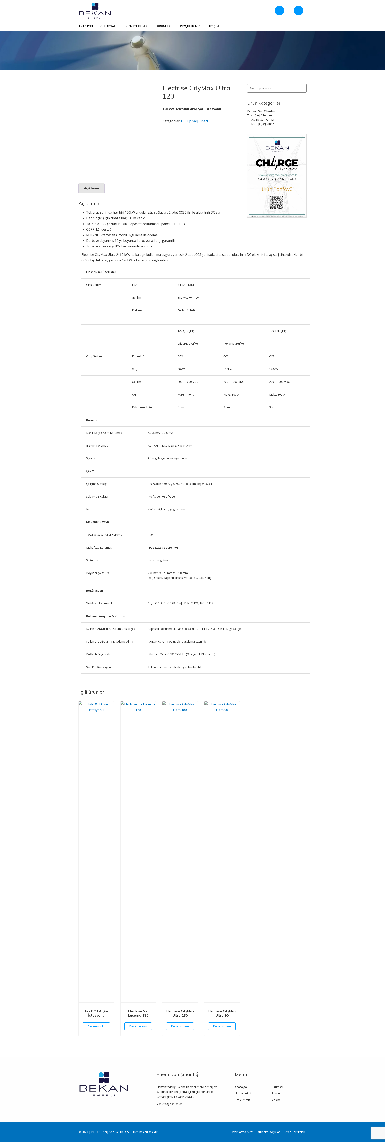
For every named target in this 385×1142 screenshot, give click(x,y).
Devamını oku (96, 1026)
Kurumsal (108, 26)
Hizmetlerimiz (136, 26)
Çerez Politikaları (294, 1132)
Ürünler (164, 26)
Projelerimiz (190, 26)
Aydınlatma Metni (243, 1132)
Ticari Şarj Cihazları (259, 115)
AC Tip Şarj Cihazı (262, 119)
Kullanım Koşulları (268, 1132)
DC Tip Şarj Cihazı (194, 121)
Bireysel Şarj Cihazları (261, 111)
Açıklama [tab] (91, 188)
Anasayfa (85, 26)
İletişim (213, 26)
